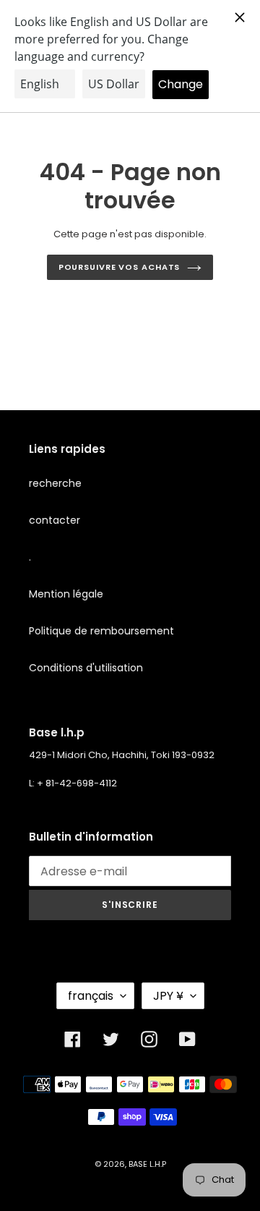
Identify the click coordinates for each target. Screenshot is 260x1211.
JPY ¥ (168, 995)
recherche (55, 483)
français (90, 995)
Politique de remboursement (101, 631)
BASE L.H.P (147, 1164)
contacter (54, 520)
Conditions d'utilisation (86, 667)
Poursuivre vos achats (119, 267)
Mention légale (66, 594)
